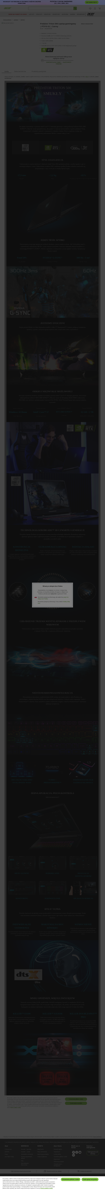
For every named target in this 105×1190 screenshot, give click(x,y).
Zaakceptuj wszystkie (90, 1179)
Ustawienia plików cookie (70, 1179)
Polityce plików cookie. (46, 1188)
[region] (52, 1183)
